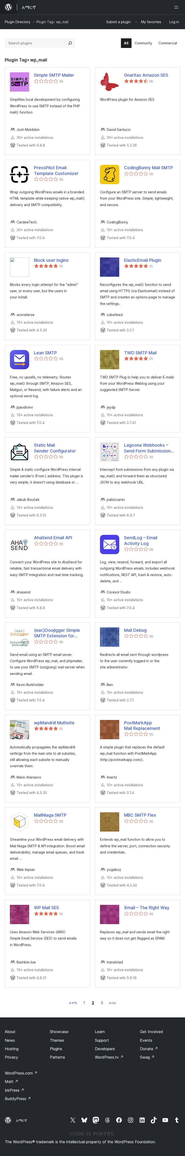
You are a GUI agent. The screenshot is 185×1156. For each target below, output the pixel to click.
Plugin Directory (17, 22)
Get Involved (151, 1031)
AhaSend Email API (53, 537)
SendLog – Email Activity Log (140, 540)
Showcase (59, 1031)
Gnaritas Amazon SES (146, 75)
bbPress (14, 1090)
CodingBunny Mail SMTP (148, 167)
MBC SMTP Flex (140, 815)
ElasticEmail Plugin (142, 260)
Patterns (57, 1057)
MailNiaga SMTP (50, 815)
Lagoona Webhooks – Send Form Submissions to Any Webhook (148, 448)
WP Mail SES (46, 907)
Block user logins (51, 260)
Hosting (12, 1048)
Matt (11, 1081)
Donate (149, 1048)
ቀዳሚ (73, 1003)
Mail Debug (135, 630)
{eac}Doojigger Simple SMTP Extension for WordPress (57, 633)
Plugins (56, 1048)
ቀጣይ (112, 1003)
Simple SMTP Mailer (54, 75)
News (10, 1040)
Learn (100, 1031)
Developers (105, 1048)
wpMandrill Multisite (54, 722)
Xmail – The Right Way (146, 907)
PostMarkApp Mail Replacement (142, 725)
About (10, 1031)
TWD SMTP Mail (140, 352)
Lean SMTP (45, 352)
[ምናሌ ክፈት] (177, 7)
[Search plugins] (70, 43)
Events (146, 1040)
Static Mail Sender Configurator (55, 448)
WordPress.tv (109, 1057)
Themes (57, 1040)
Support (102, 1040)
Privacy (11, 1057)
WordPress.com (21, 1073)
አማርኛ (21, 1120)
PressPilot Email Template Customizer (56, 170)
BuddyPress (18, 1098)
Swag (147, 1057)
